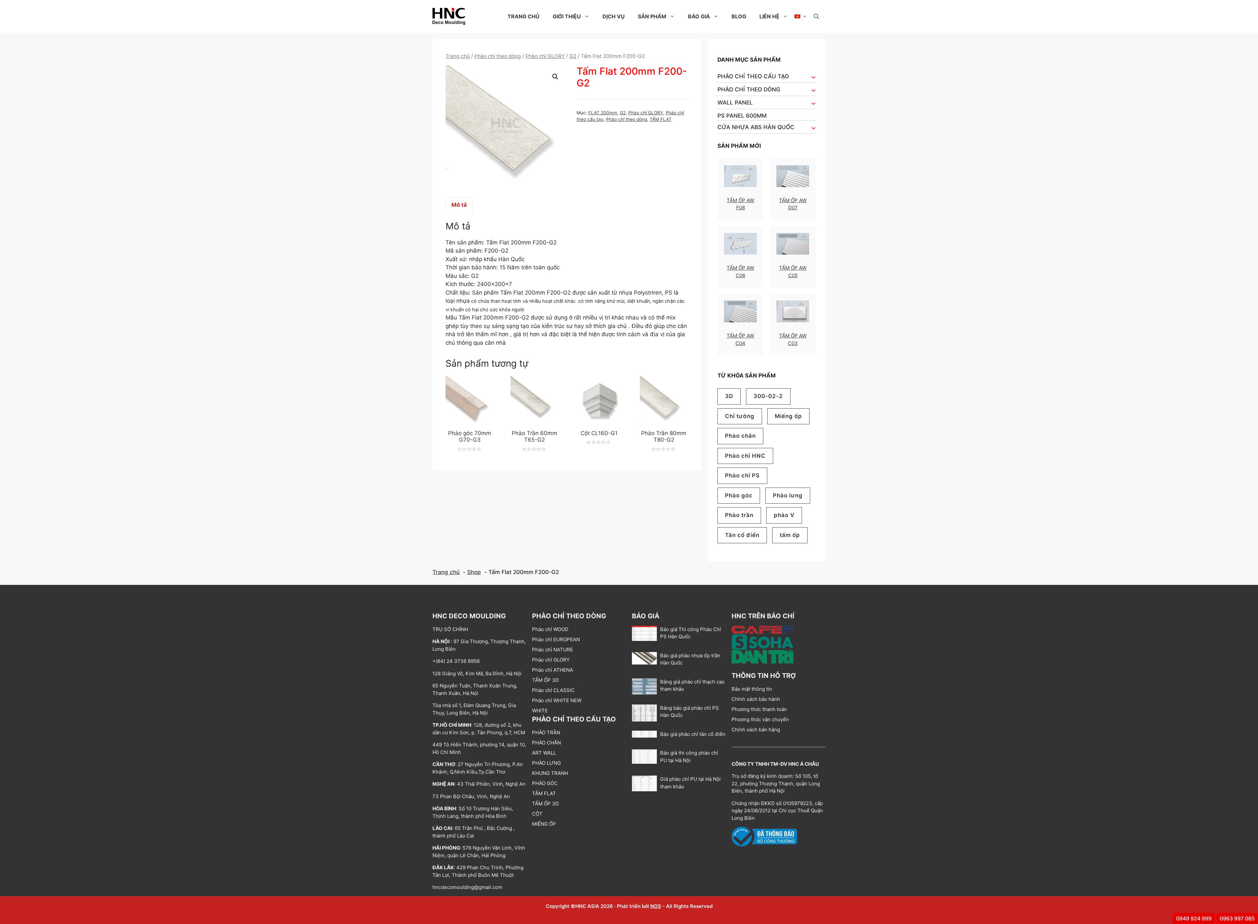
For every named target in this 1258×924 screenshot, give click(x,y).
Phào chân (740, 436)
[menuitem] (800, 16)
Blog (739, 16)
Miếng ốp (788, 416)
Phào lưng (788, 495)
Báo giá (699, 16)
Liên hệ (769, 16)
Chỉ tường (739, 416)
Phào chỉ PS (742, 475)
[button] (816, 16)
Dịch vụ (613, 16)
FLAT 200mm (602, 112)
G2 (572, 56)
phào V (784, 515)
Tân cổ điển (742, 535)
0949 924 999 (1193, 918)
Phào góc (739, 495)
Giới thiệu (567, 16)
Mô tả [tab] (459, 205)
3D (729, 396)
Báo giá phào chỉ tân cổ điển (692, 734)
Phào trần (739, 515)
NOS (655, 906)
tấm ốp (790, 535)
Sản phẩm (652, 16)
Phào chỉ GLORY (545, 56)
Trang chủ (523, 16)
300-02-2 (768, 396)
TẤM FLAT (661, 119)
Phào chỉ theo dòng (497, 56)
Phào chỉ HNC (745, 455)
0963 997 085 (1237, 918)
